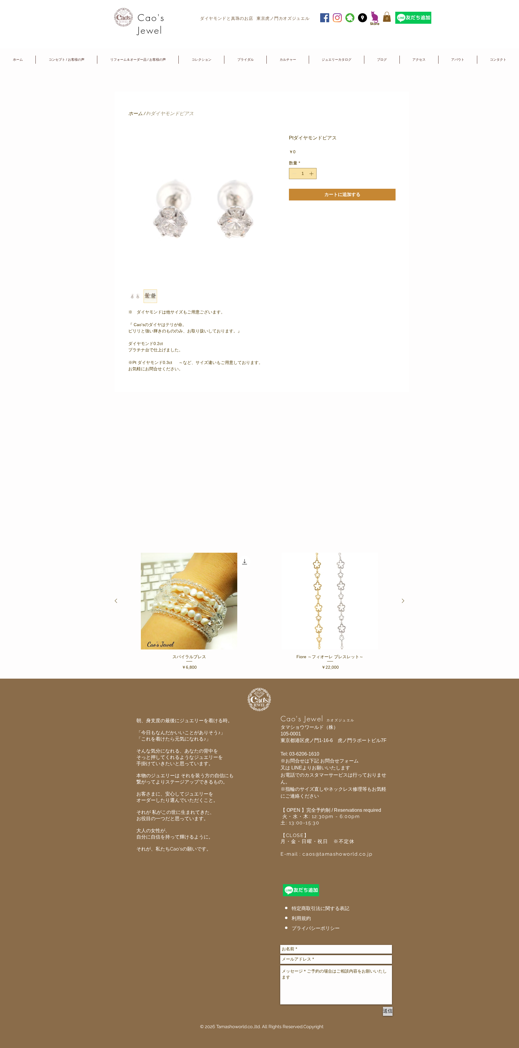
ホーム (135, 113)
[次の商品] (403, 600)
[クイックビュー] (189, 601)
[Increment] (312, 173)
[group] (259, 613)
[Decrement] (293, 173)
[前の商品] (116, 600)
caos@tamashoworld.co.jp (337, 854)
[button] (387, 17)
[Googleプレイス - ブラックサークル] (362, 17)
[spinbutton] (302, 173)
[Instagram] (337, 17)
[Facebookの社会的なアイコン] (324, 17)
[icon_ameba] (349, 17)
